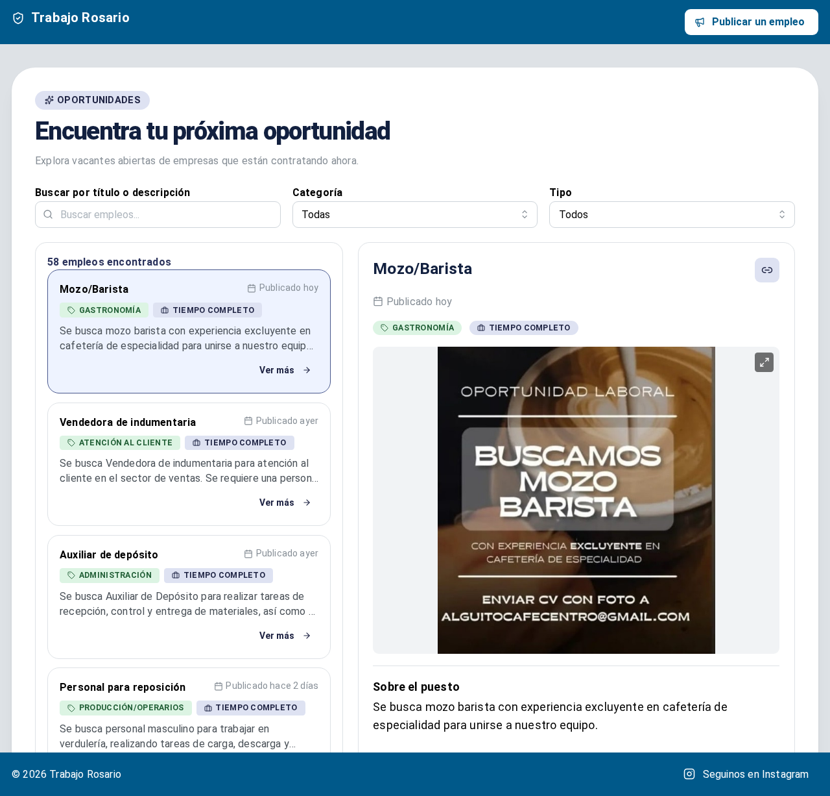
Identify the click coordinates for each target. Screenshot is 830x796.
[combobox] (415, 214)
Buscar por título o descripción (113, 192)
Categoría (317, 192)
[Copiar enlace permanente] (767, 270)
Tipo (560, 192)
